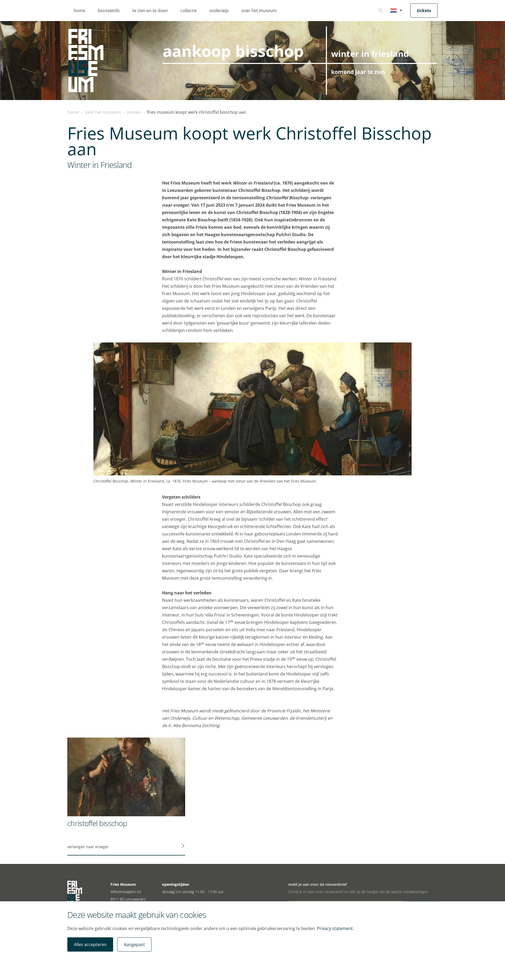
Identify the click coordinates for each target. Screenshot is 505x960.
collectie (188, 10)
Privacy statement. (335, 928)
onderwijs (219, 10)
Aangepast (134, 944)
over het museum (259, 10)
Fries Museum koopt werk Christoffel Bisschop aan (196, 112)
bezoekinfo (109, 10)
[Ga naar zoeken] (380, 10)
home (79, 10)
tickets (424, 10)
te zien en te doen (150, 10)
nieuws (134, 112)
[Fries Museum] (85, 60)
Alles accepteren (90, 944)
